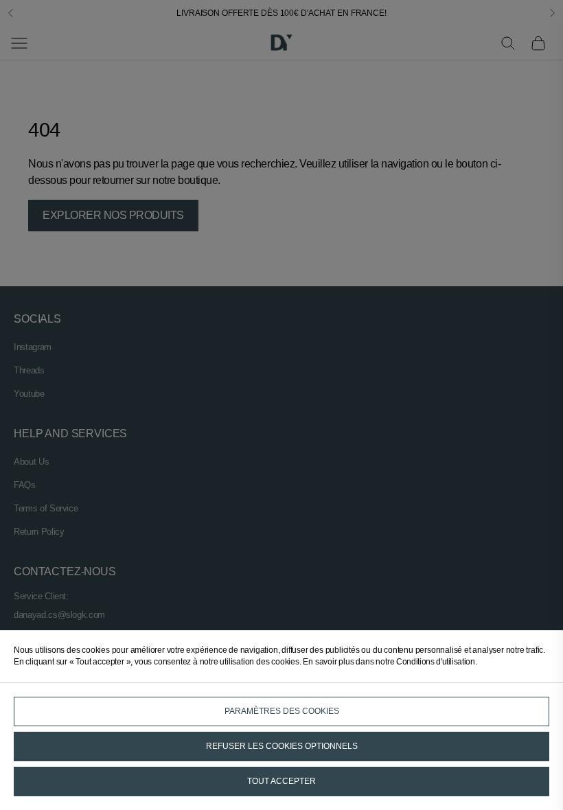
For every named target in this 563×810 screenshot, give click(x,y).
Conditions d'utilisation (435, 662)
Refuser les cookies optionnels (282, 746)
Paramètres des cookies (282, 711)
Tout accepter (281, 781)
